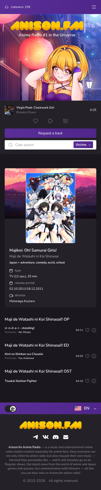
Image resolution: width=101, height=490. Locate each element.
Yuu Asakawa (26, 358)
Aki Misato (24, 332)
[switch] (10, 408)
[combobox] (84, 408)
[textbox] (84, 408)
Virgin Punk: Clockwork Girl (35, 108)
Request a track (50, 133)
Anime (81, 144)
